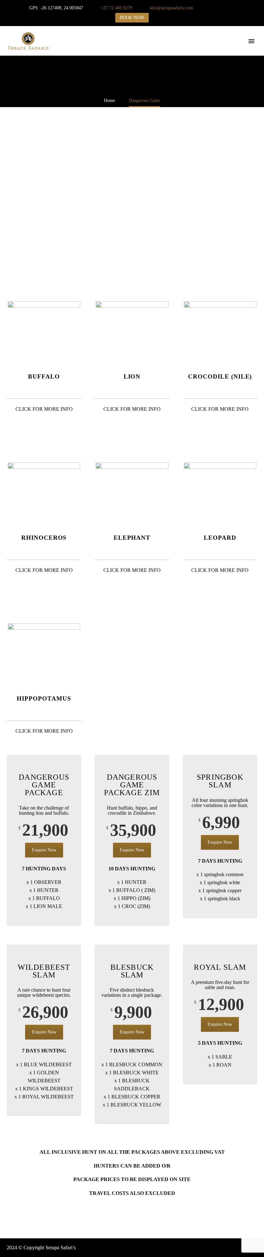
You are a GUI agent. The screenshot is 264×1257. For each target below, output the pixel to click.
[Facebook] (219, 8)
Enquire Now (44, 850)
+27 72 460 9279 (116, 7)
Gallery (208, 50)
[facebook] (231, 1247)
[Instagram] (228, 8)
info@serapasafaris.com (171, 7)
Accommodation (170, 50)
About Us (92, 50)
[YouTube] (238, 8)
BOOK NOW (132, 17)
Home (65, 50)
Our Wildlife (127, 50)
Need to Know (244, 50)
